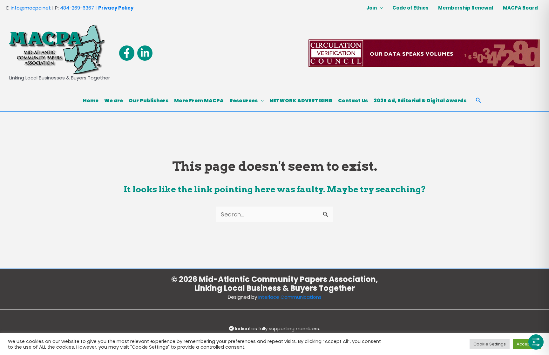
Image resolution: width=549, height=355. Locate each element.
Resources (243, 100)
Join (371, 7)
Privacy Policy (115, 7)
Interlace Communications (290, 297)
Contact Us (353, 100)
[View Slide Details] (424, 53)
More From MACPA (199, 100)
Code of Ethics (410, 7)
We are (113, 100)
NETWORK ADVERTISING (300, 100)
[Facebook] (126, 53)
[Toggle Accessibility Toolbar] (536, 342)
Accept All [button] (527, 344)
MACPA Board (520, 7)
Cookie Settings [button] (489, 344)
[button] (380, 8)
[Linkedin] (144, 53)
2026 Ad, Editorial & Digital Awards (420, 100)
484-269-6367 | (78, 7)
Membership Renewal (465, 7)
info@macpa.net (31, 7)
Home (90, 100)
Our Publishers (148, 100)
